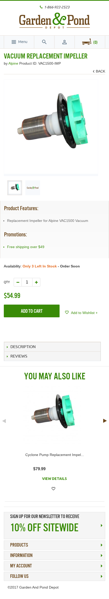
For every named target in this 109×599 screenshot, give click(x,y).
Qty (7, 282)
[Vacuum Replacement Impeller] (14, 187)
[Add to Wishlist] (53, 489)
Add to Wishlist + (84, 313)
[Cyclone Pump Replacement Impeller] (52, 415)
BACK (99, 71)
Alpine (13, 63)
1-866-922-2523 (56, 7)
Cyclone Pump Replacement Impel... (54, 455)
